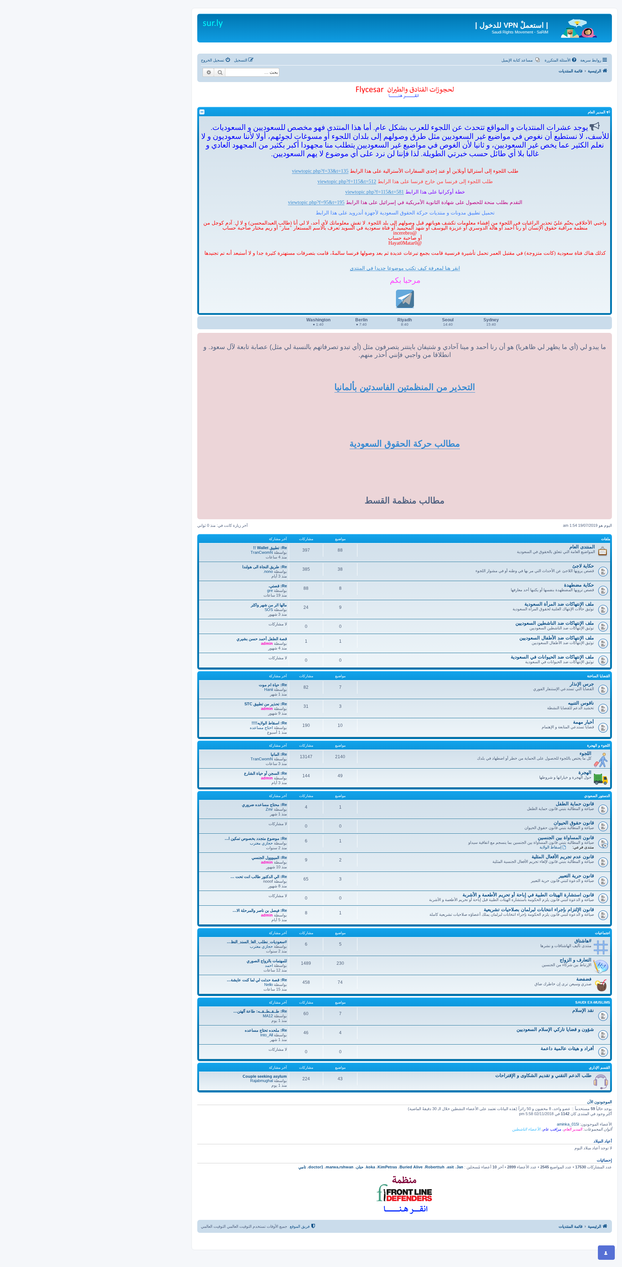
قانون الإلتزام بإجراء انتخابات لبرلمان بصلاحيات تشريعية (539, 909)
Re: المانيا (279, 754)
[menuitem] (561, 60)
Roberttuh (435, 1167)
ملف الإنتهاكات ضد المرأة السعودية (559, 604)
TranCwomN (262, 552)
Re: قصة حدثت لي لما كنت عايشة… (257, 980)
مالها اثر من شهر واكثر (269, 605)
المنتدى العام (582, 546)
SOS (269, 609)
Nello (268, 984)
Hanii (268, 689)
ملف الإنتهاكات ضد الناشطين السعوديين (554, 623)
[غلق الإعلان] (601, 16)
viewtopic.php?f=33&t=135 (320, 170)
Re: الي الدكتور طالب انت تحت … (258, 876)
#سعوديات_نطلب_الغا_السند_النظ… (257, 942)
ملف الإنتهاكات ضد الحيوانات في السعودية (552, 657)
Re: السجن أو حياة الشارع (265, 773)
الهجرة (584, 772)
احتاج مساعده (261, 727)
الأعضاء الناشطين (526, 1129)
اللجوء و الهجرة (598, 745)
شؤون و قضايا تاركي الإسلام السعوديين (555, 1029)
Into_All (266, 1035)
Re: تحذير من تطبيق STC (265, 704)
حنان (360, 1167)
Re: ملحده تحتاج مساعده (266, 1030)
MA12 (268, 1016)
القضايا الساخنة (598, 676)
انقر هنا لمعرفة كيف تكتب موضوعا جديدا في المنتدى (405, 268)
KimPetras (387, 1167)
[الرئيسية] (579, 27)
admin (267, 643)
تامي (302, 1167)
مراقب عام (552, 1129)
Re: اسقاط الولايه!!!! (269, 723)
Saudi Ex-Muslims (592, 1002)
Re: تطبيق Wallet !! (270, 548)
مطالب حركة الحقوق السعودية (405, 443)
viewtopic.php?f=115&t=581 (374, 191)
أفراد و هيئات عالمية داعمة (567, 1048)
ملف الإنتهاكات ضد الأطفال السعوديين (556, 638)
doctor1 (315, 1167)
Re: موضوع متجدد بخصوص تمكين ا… (256, 838)
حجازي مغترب (261, 843)
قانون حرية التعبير (576, 875)
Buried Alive (411, 1167)
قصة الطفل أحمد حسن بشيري (261, 639)
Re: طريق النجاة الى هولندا (264, 567)
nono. (268, 571)
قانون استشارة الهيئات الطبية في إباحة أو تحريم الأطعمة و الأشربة (528, 894)
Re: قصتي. (278, 586)
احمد (269, 965)
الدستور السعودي (597, 796)
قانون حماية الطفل (575, 803)
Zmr (269, 809)
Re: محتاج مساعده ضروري (264, 804)
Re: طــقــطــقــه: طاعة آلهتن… (260, 1011)
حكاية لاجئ (583, 566)
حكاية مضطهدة (579, 585)
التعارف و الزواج (575, 960)
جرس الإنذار (582, 684)
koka (370, 1167)
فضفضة (583, 979)
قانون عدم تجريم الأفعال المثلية (563, 856)
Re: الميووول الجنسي (269, 857)
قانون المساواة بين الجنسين (566, 837)
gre (270, 590)
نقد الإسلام (583, 1010)
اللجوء (585, 753)
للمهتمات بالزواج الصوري (267, 961)
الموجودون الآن (599, 1102)
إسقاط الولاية (551, 847)
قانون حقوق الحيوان (574, 822)
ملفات (605, 539)
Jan (459, 1167)
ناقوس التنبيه (581, 703)
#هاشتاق (582, 941)
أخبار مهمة (583, 722)
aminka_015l (568, 1124)
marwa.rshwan (339, 1167)
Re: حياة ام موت (273, 685)
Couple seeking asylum (265, 1076)
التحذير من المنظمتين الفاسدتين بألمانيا (404, 387)
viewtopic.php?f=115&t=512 (346, 181)
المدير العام (573, 1129)
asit (450, 1167)
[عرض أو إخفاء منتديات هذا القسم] (202, 112)
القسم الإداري (599, 1067)
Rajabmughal (261, 1080)
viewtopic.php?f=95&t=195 (316, 202)
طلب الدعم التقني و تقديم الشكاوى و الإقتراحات (543, 1075)
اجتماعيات (602, 933)
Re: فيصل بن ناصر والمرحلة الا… (260, 910)
